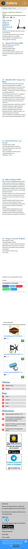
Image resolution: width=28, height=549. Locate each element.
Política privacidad (7, 531)
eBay (7, 403)
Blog (10, 8)
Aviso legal (5, 534)
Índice (7, 396)
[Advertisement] (14, 307)
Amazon (8, 388)
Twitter (13, 286)
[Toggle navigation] (24, 3)
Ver (22, 340)
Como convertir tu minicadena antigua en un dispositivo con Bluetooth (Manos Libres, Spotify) (15, 419)
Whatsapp (6, 289)
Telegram (14, 289)
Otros (14, 8)
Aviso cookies (6, 537)
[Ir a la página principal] (9, 3)
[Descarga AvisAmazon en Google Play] (14, 441)
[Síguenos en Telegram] (14, 462)
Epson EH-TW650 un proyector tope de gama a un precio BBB (16, 424)
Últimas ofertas (9, 385)
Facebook (6, 286)
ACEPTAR (16, 545)
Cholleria (4, 8)
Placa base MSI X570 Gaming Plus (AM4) (14, 429)
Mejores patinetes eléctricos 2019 (14, 414)
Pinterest (19, 286)
